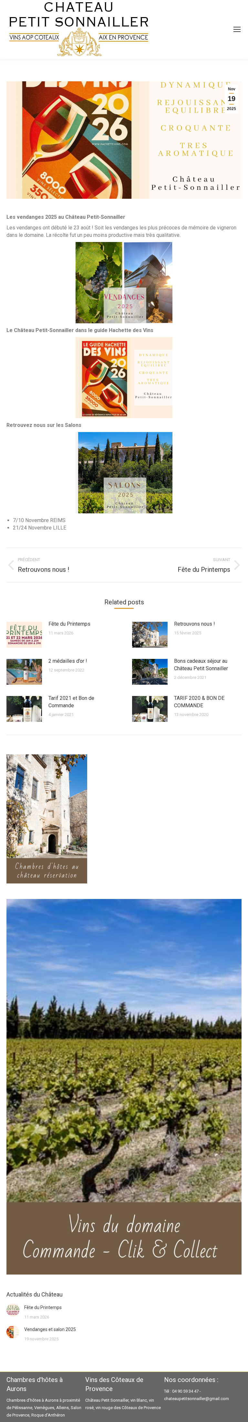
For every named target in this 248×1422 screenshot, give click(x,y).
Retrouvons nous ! (194, 624)
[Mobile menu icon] (237, 29)
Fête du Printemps (69, 624)
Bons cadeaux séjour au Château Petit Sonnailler (201, 664)
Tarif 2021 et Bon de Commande (71, 702)
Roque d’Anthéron (48, 1415)
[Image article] (24, 635)
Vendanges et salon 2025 (50, 1329)
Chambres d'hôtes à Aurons (32, 1400)
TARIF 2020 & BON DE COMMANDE (199, 702)
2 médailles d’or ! (67, 661)
